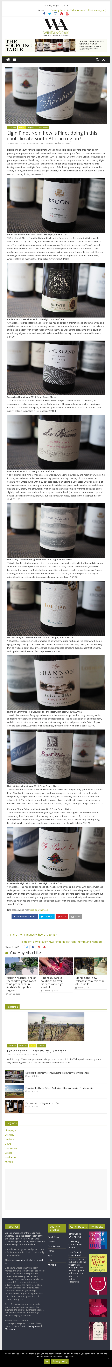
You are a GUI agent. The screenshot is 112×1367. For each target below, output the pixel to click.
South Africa (43, 128)
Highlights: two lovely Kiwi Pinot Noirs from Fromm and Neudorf (63, 941)
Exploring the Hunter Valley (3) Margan (36, 1051)
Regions (31, 128)
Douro (8, 1143)
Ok (46, 1361)
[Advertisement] (56, 1189)
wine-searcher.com (39, 909)
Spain (50, 1255)
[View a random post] (104, 60)
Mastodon (10, 1329)
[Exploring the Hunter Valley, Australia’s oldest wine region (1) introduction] (14, 1086)
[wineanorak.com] (8, 60)
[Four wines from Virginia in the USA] (14, 1101)
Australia (12, 1045)
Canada (8, 1152)
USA (50, 1260)
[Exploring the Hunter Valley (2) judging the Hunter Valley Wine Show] (14, 1071)
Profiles (41, 1045)
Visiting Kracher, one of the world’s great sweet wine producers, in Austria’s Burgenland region (21, 984)
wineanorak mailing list (74, 1266)
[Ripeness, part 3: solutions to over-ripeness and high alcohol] (56, 959)
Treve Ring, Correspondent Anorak (76, 1244)
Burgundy (9, 1134)
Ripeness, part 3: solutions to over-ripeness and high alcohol (52, 982)
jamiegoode (34, 143)
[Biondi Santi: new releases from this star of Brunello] (90, 959)
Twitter (23, 1326)
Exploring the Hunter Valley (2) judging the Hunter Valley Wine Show (79, 10)
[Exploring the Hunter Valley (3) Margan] (56, 1013)
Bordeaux (9, 1139)
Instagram (33, 1326)
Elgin (59, 143)
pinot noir (66, 143)
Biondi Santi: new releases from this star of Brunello (89, 981)
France (51, 1250)
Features (12, 128)
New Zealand (11, 1148)
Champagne (10, 1130)
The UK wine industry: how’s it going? (31, 934)
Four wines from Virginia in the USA (42, 1103)
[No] (108, 1358)
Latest (21, 128)
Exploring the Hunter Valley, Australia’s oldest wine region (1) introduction (59, 1088)
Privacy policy (59, 1361)
